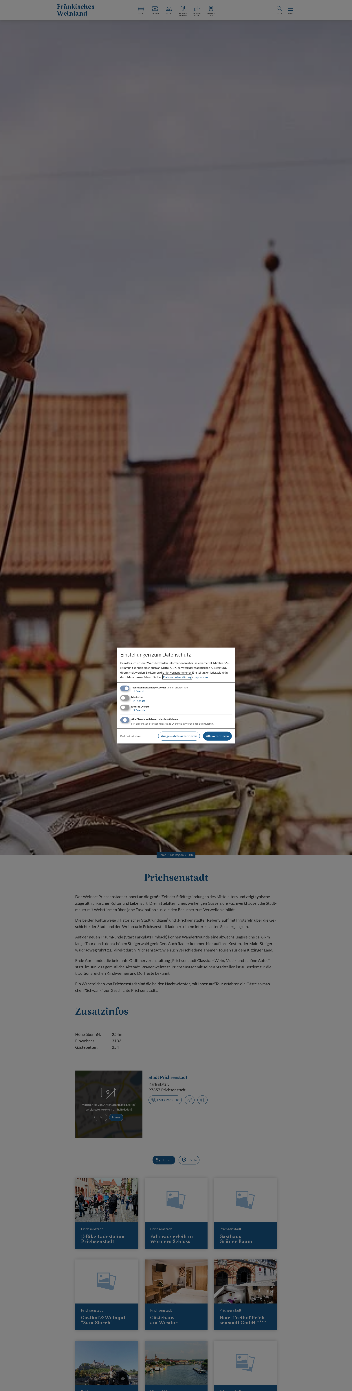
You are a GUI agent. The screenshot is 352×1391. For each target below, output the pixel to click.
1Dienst (137, 691)
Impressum (201, 677)
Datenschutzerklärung (177, 677)
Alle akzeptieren (217, 736)
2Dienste (138, 700)
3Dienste (138, 710)
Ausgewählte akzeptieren (179, 736)
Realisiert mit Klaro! (130, 736)
